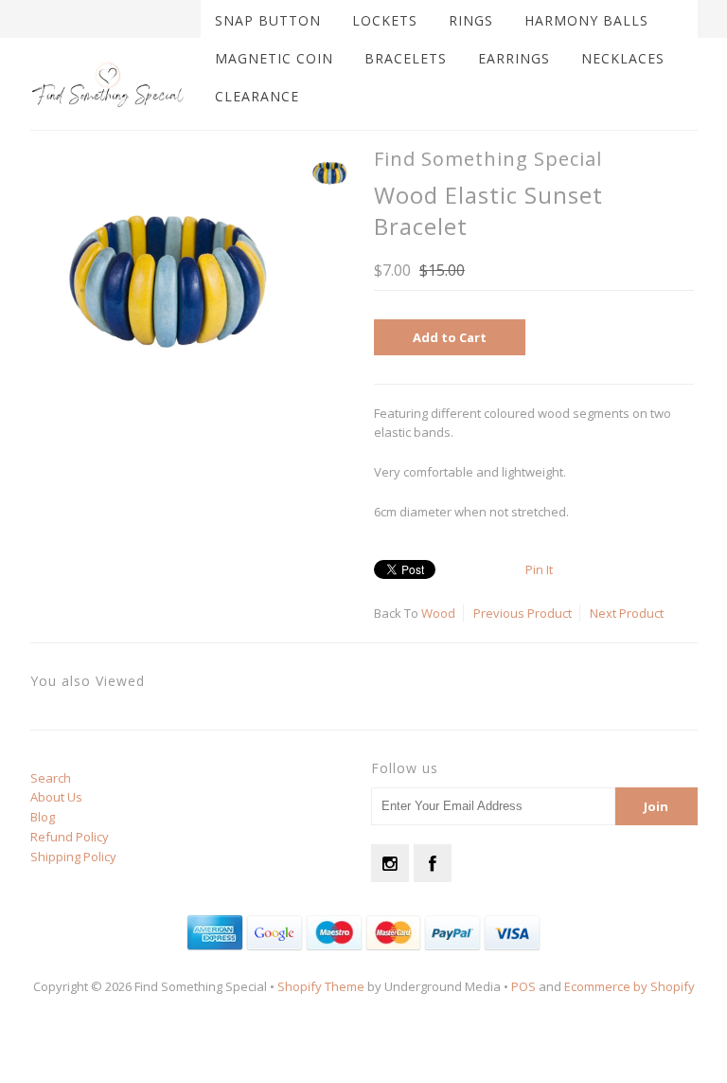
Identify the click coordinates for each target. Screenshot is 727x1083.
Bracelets (405, 58)
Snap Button (268, 20)
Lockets (384, 20)
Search (50, 777)
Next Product (627, 613)
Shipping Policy (73, 856)
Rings (471, 20)
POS (523, 986)
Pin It (539, 569)
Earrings (514, 58)
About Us (56, 796)
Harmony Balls (586, 20)
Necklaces (623, 58)
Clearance (257, 96)
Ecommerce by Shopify (629, 986)
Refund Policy (69, 836)
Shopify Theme (320, 986)
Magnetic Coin (274, 58)
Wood (438, 613)
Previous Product (522, 613)
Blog (42, 816)
